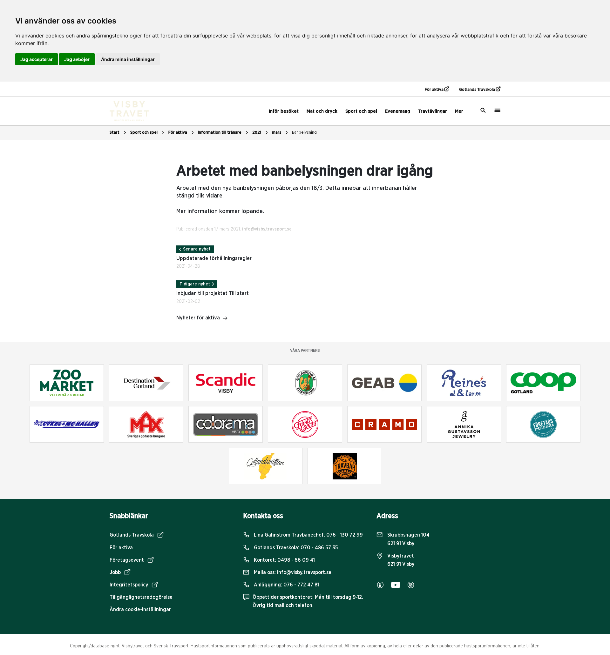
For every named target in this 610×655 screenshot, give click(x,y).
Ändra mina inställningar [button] (128, 59)
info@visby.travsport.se (267, 229)
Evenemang (397, 111)
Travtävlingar (432, 111)
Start (114, 132)
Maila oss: (292, 572)
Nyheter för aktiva (198, 317)
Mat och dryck (322, 111)
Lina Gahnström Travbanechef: (308, 535)
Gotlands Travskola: (295, 547)
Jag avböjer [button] (77, 59)
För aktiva (434, 90)
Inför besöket (284, 111)
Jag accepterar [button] (36, 59)
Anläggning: (286, 584)
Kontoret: (284, 560)
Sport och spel (361, 111)
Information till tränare (219, 132)
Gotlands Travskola (477, 90)
